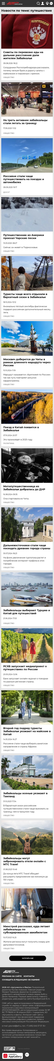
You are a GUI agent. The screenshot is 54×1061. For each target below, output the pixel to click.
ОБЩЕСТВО (8, 77)
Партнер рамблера (24, 1048)
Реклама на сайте (12, 976)
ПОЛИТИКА (8, 443)
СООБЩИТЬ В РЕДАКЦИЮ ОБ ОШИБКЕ (21, 980)
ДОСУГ (6, 192)
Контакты (29, 976)
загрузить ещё (27, 958)
